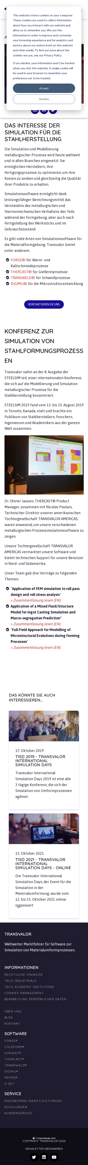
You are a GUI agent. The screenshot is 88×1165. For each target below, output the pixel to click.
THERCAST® (21, 272)
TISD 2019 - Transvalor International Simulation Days (40, 760)
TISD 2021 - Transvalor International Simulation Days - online (43, 863)
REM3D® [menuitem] (11, 1077)
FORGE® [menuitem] (11, 1041)
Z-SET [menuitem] (10, 1084)
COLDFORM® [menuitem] (15, 1047)
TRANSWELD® (23, 278)
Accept (44, 88)
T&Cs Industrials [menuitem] (21, 981)
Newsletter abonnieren (44, 1148)
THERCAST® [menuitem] (14, 1059)
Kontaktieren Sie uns (44, 304)
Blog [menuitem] (9, 1017)
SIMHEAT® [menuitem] (13, 1053)
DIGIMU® (19, 283)
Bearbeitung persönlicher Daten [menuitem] (36, 999)
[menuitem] (44, 1004)
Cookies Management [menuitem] (24, 993)
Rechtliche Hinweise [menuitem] (24, 974)
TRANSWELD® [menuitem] (16, 1065)
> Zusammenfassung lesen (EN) (36, 600)
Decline (44, 99)
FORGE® (18, 260)
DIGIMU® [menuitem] (11, 1071)
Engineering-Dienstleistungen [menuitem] (33, 1101)
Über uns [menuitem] (13, 1011)
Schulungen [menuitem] (16, 1107)
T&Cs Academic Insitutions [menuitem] (29, 987)
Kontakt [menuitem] (12, 1023)
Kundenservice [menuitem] (18, 1113)
